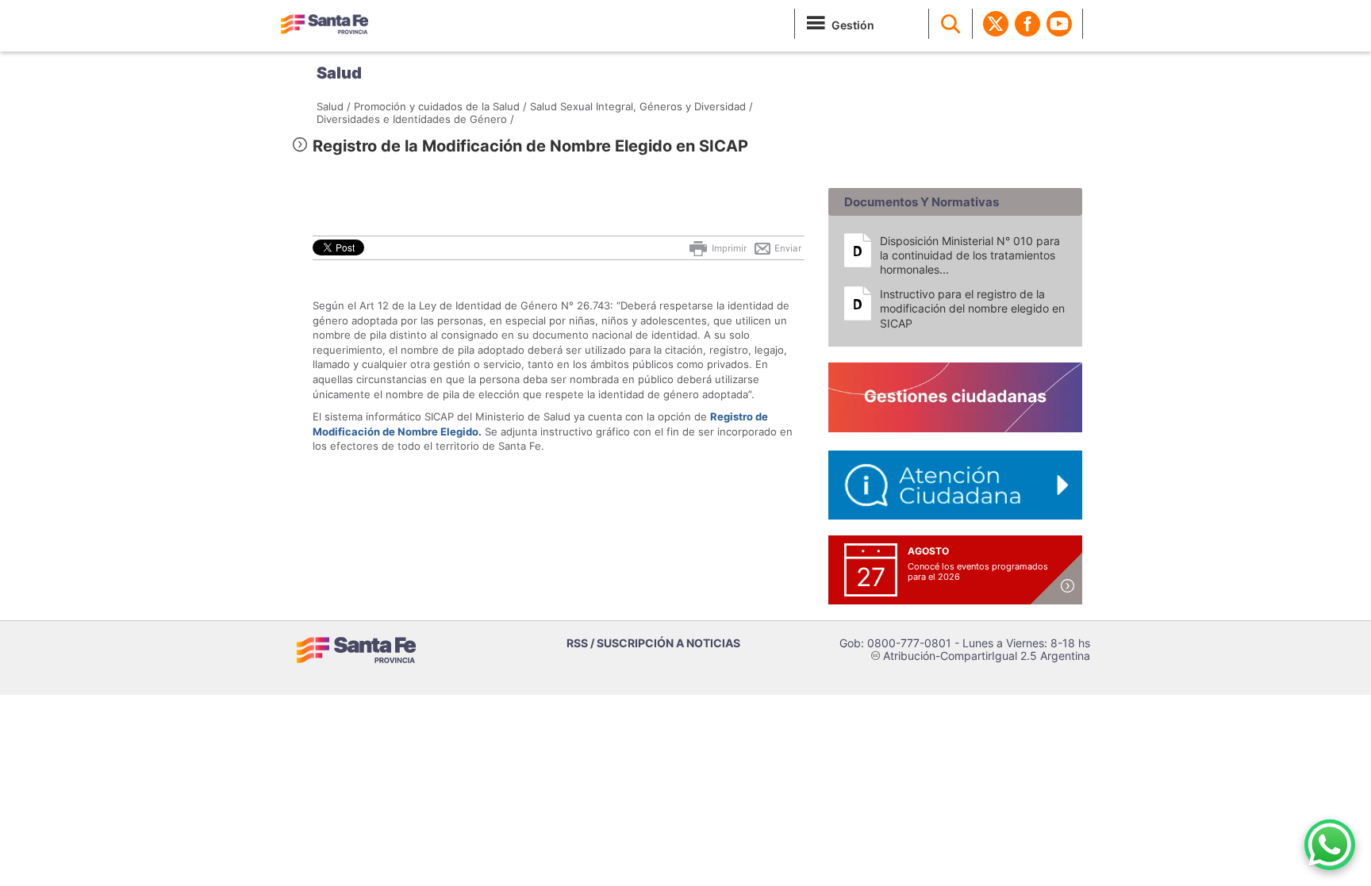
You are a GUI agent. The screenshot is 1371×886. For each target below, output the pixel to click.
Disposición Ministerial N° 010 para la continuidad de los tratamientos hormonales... (970, 255)
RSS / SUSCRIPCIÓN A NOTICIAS (653, 643)
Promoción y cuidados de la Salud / (440, 106)
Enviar (786, 248)
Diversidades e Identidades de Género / (415, 119)
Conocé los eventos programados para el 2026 (978, 571)
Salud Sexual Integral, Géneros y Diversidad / (641, 106)
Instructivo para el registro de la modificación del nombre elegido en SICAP (972, 308)
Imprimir (728, 248)
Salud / (334, 106)
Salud (339, 72)
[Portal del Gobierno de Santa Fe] (324, 24)
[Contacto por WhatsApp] (1329, 844)
